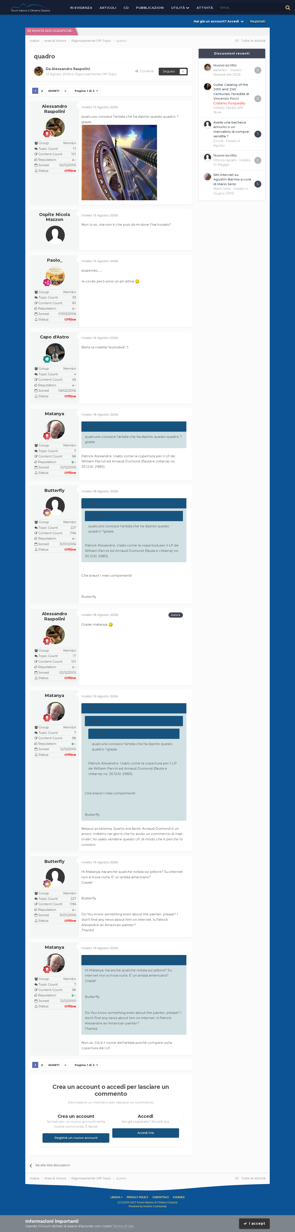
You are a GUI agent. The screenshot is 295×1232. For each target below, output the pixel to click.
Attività (205, 8)
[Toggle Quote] (87, 426)
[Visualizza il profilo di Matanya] (55, 429)
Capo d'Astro (54, 337)
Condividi (146, 71)
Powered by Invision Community (148, 1206)
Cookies (179, 1197)
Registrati (257, 21)
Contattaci (160, 1197)
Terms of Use (123, 1226)
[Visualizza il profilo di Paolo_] (55, 276)
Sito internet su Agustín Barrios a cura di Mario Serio (232, 179)
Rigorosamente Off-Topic (96, 74)
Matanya (54, 413)
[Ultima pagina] (65, 91)
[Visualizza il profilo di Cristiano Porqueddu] (207, 86)
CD (126, 8)
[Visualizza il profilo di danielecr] (207, 67)
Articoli (108, 8)
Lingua (116, 1197)
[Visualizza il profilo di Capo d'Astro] (55, 352)
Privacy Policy (137, 1197)
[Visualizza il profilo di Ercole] (207, 124)
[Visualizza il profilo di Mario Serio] (207, 176)
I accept (256, 1223)
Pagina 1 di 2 (85, 90)
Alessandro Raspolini (54, 109)
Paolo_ (54, 260)
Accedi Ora (145, 1133)
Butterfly (54, 490)
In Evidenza (81, 8)
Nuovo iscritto (225, 65)
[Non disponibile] (119, 162)
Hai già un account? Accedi (217, 21)
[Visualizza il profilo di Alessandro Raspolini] (38, 71)
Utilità (178, 8)
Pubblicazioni (150, 8)
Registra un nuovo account (76, 1138)
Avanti (53, 90)
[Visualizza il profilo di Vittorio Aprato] (207, 157)
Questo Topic (268, 7)
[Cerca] (288, 7)
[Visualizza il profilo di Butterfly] (55, 506)
